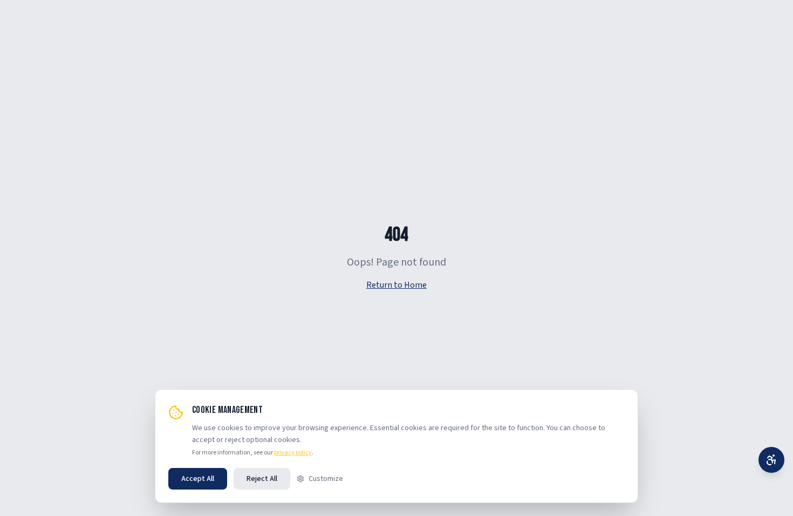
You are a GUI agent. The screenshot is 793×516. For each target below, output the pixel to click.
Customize (326, 478)
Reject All (262, 478)
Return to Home (396, 285)
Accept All (197, 478)
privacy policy (293, 452)
